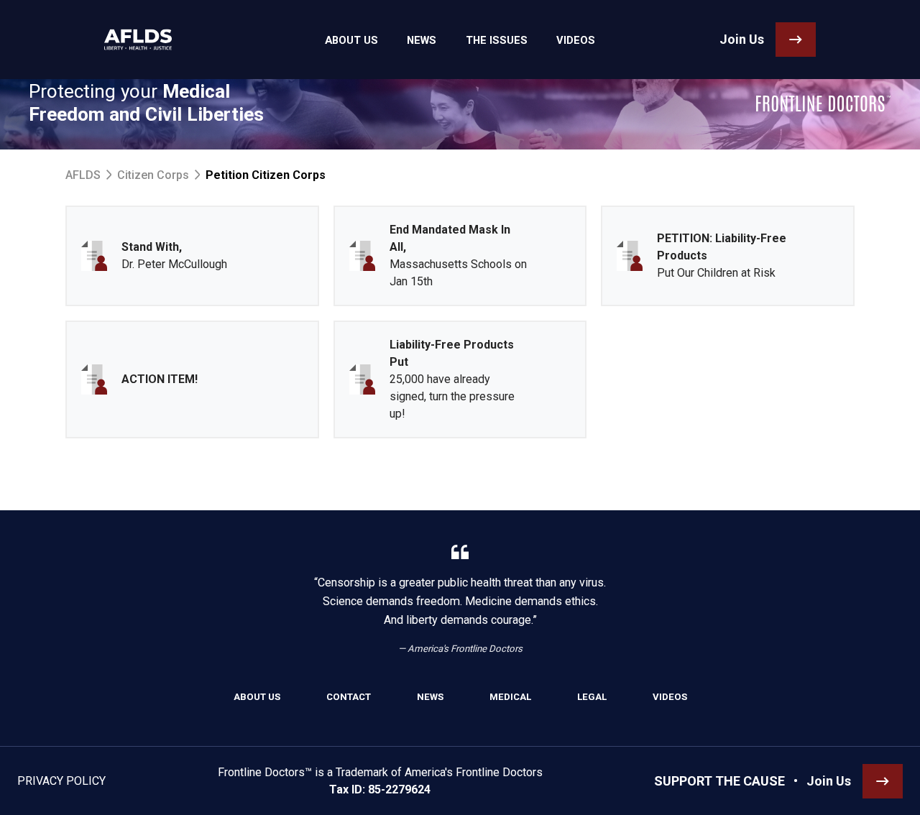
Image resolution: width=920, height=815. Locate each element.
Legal (592, 696)
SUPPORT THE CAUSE (719, 780)
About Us (257, 696)
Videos (670, 696)
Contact (348, 696)
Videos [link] (575, 40)
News (430, 696)
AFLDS (83, 175)
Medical (510, 696)
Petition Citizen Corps (266, 175)
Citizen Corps (153, 175)
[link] (138, 39)
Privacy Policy (61, 781)
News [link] (421, 40)
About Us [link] (351, 40)
